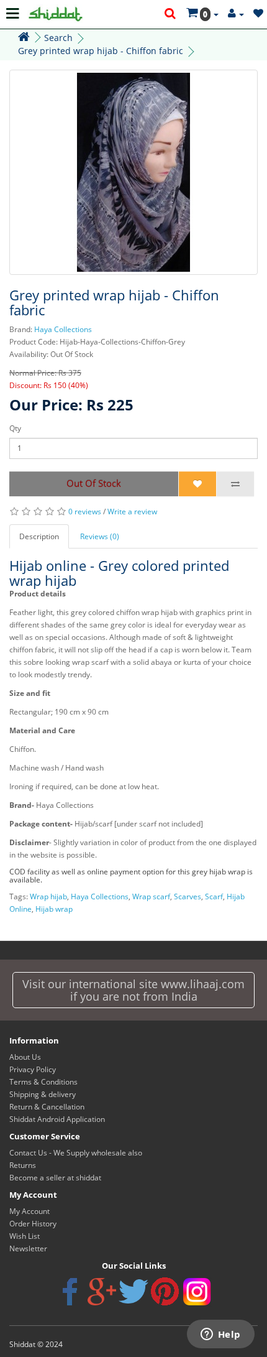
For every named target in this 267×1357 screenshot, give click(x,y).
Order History (33, 1223)
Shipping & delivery (42, 1094)
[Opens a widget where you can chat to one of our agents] (220, 1335)
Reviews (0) (99, 536)
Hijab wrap (54, 909)
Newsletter (28, 1248)
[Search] (170, 14)
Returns (22, 1165)
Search (58, 38)
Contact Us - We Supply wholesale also (75, 1152)
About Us (25, 1057)
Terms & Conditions (43, 1082)
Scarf (214, 896)
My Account (29, 1211)
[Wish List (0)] (258, 14)
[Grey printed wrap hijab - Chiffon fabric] (133, 172)
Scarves (187, 896)
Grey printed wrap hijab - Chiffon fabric (100, 51)
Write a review (132, 511)
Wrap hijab (48, 896)
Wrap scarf (151, 896)
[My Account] (236, 14)
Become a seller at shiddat (55, 1177)
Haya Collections (63, 329)
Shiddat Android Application (57, 1119)
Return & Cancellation (46, 1106)
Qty (15, 428)
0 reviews (84, 511)
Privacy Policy (32, 1069)
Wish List (24, 1236)
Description (39, 536)
